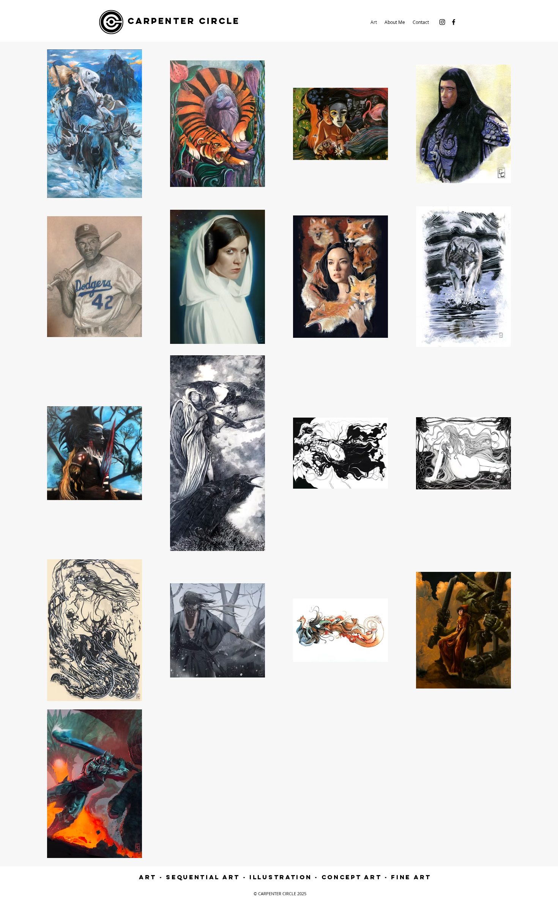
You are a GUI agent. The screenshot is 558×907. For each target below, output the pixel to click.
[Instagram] (442, 22)
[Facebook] (453, 22)
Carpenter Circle (184, 21)
